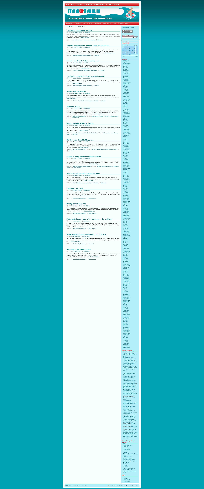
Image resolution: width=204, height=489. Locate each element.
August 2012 (126, 267)
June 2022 (125, 103)
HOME (67, 4)
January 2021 (126, 128)
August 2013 (126, 252)
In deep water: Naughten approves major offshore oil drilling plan (130, 394)
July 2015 (125, 221)
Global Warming (69, 23)
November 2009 (126, 314)
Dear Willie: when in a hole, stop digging (130, 369)
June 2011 (125, 287)
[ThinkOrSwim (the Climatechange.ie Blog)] (102, 12)
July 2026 (125, 62)
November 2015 (126, 215)
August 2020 (126, 135)
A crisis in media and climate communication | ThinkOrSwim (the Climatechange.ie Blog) (129, 382)
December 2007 (126, 346)
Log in (124, 476)
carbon (108, 132)
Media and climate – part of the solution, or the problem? (89, 219)
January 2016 (126, 212)
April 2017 (125, 191)
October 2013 (126, 250)
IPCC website (126, 462)
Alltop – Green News (127, 445)
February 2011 (126, 293)
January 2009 (126, 327)
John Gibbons (87, 32)
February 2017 (126, 194)
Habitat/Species (97, 23)
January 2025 (126, 70)
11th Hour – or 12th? (75, 188)
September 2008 (126, 333)
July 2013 (125, 254)
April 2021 (125, 123)
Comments (126, 479)
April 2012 (125, 273)
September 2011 (126, 283)
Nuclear (114, 23)
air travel (99, 166)
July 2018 (125, 169)
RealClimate (126, 466)
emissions (107, 166)
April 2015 (125, 225)
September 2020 (126, 133)
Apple (93, 116)
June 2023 (125, 86)
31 (129, 54)
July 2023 (125, 85)
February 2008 (126, 343)
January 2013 (126, 261)
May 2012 (125, 271)
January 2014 (126, 247)
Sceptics (109, 23)
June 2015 (125, 222)
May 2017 (125, 189)
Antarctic (94, 149)
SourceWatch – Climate (128, 469)
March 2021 (125, 125)
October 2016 (126, 199)
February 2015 (126, 228)
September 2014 (126, 235)
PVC (68, 117)
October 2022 (126, 98)
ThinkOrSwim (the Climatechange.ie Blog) (78, 485)
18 (132, 50)
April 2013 (125, 257)
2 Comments (96, 55)
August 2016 (126, 202)
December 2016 (126, 196)
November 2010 (126, 297)
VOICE (124, 472)
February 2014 (126, 245)
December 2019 (126, 146)
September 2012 (126, 265)
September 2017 (126, 184)
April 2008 (125, 340)
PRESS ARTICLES (88, 4)
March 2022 (125, 108)
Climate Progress (127, 449)
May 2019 (125, 156)
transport (68, 167)
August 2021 (126, 118)
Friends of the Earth (127, 456)
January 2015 (126, 229)
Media (104, 23)
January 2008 (126, 344)
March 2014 (125, 244)
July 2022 (125, 102)
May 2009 (125, 323)
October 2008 (126, 331)
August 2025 (126, 65)
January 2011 (126, 294)
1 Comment (99, 39)
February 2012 (126, 275)
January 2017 (126, 195)
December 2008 (126, 328)
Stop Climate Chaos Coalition (129, 471)
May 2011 (125, 288)
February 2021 (126, 126)
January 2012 (126, 277)
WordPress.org (126, 481)
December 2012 (126, 262)
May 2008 (125, 338)
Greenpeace (112, 116)
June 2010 (125, 304)
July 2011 (125, 285)
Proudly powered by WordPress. (117, 485)
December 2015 (126, 214)
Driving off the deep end (76, 204)
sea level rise (115, 149)
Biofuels (104, 132)
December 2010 (126, 295)
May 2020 (125, 139)
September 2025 (126, 63)
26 (134, 52)
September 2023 (126, 82)
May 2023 (125, 87)
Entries (125, 478)
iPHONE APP (79, 4)
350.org (124, 443)
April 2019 (125, 158)
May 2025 (125, 69)
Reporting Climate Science (129, 468)
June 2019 (125, 155)
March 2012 (125, 274)
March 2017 (125, 192)
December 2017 (126, 179)
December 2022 (126, 95)
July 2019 (125, 153)
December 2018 (126, 163)
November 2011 (126, 280)
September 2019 (126, 151)
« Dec (123, 56)
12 (134, 48)
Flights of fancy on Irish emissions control (84, 156)
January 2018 (126, 178)
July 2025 (125, 66)
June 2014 (125, 240)
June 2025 (125, 67)
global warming (99, 149)
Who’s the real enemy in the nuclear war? (83, 173)
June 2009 (125, 321)
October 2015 (126, 217)
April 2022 (125, 106)
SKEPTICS (116, 4)
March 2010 (125, 308)
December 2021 (126, 112)
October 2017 (126, 182)
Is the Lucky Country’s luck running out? (83, 61)
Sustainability (78, 23)
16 (127, 50)
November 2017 (126, 181)
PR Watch (125, 465)
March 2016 (125, 209)
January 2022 (126, 110)
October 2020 (126, 132)
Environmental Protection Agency (130, 453)
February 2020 (126, 143)
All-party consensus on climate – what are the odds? (88, 45)
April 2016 (125, 208)
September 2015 (126, 218)
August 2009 (126, 318)
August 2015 (126, 219)
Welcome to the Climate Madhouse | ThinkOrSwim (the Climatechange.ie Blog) (129, 359)
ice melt (110, 149)
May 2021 (125, 122)
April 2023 (125, 89)
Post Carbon (126, 463)
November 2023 (126, 79)
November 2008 (126, 330)
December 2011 (126, 278)
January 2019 (126, 162)
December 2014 (126, 231)
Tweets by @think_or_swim (128, 27)
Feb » (136, 56)
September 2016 (126, 201)
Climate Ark (125, 446)
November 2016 (126, 198)
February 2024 (126, 75)
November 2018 (126, 165)
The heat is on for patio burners (79, 30)
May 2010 (125, 306)
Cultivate (125, 452)
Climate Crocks (126, 448)
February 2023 (126, 92)
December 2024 (126, 72)
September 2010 (126, 300)
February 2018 (126, 176)
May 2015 (125, 224)
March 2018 (125, 175)
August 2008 (126, 334)
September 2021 (126, 116)
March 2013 (125, 258)
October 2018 (126, 166)
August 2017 (126, 185)
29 (125, 54)
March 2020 (125, 142)
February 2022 (126, 109)
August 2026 (126, 60)
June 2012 (125, 270)
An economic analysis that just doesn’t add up (129, 378)
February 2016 (126, 211)
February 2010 (126, 310)
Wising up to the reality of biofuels (80, 123)
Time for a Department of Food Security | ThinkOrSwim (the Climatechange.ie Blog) (129, 419)
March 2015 (125, 227)
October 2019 (126, 149)
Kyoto (111, 166)
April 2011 (125, 290)
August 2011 (126, 284)
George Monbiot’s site (128, 458)
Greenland (105, 149)
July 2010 (125, 303)
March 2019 (125, 159)
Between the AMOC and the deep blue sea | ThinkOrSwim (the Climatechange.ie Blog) (130, 434)
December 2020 (126, 129)
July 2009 (125, 320)
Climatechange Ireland (128, 451)
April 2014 (125, 242)
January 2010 (126, 311)
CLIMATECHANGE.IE (99, 4)
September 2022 (126, 99)
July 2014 (125, 238)
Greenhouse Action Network (129, 459)
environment (106, 116)
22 (125, 52)
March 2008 (125, 341)
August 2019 (126, 152)
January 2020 (126, 145)
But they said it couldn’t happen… (80, 140)
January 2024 (126, 76)
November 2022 (126, 96)
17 (129, 50)
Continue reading (86, 37)
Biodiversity (120, 23)
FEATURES (109, 4)
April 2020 (125, 141)
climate (112, 132)
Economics (127, 23)
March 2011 (125, 291)
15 (125, 50)
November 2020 (126, 130)
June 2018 (125, 171)
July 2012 (125, 268)
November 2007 (126, 347)
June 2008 (125, 337)
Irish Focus (85, 23)
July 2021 (125, 119)
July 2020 (125, 136)
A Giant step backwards (76, 91)
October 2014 (126, 234)
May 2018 (125, 172)
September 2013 (126, 251)
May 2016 (125, 207)
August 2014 (126, 237)
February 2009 (126, 326)
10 (129, 48)
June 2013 (125, 255)
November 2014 (126, 232)
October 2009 (126, 316)
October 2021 (126, 115)
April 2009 (125, 324)
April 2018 (125, 174)
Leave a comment (75, 117)
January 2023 (126, 93)
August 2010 (126, 301)
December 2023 (126, 77)
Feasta (124, 455)
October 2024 (126, 73)
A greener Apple (73, 106)
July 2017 (125, 186)
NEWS (72, 4)
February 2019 (126, 161)
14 (123, 50)
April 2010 (125, 307)
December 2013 (126, 248)
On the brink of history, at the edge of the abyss (130, 404)
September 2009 (126, 317)
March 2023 (125, 90)
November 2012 (126, 264)
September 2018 (126, 168)
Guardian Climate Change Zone (130, 461)
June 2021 (125, 120)
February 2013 (126, 260)
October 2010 (126, 298)
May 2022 (125, 105)
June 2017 (125, 188)
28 (123, 54)
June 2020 (125, 138)
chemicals (101, 116)
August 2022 (126, 100)
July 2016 (125, 204)
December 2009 (126, 313)
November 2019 (126, 148)
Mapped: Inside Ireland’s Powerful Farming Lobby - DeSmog (128, 353)
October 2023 (126, 80)
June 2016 (125, 205)
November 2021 (126, 113)
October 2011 (126, 281)
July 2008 (125, 336)
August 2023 (126, 83)
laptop (116, 116)
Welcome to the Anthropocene (79, 249)
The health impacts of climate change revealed (85, 76)
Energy (91, 23)
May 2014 (125, 241)
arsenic (96, 116)
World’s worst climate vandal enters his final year (86, 234)
